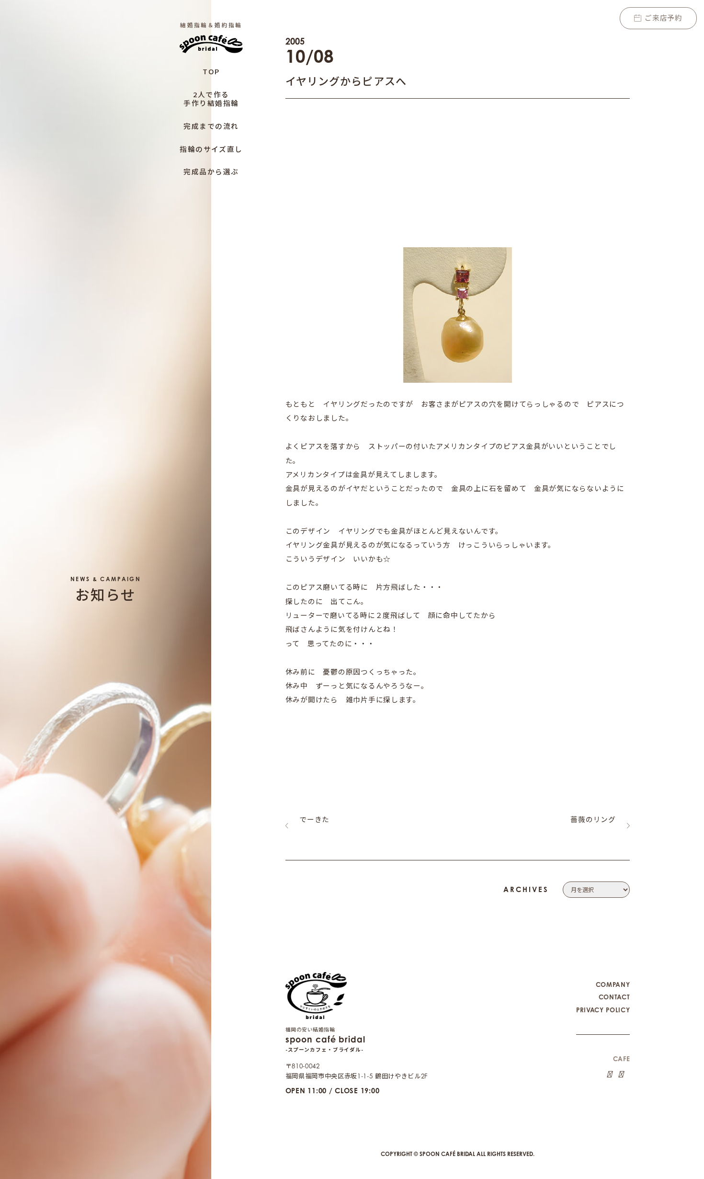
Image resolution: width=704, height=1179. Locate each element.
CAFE (621, 1059)
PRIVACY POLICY (603, 1010)
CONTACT (614, 997)
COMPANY (613, 984)
